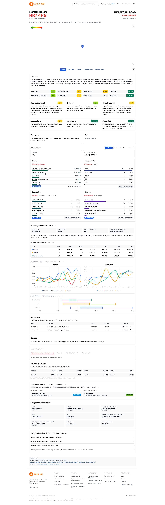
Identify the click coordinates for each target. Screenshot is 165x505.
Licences (52, 495)
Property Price (99, 69)
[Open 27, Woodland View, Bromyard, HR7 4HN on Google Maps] (130, 330)
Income (79, 69)
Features (57, 481)
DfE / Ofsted (47, 462)
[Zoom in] (133, 64)
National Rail (92, 462)
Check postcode (59, 476)
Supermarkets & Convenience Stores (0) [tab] (42, 353)
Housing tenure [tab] (88, 195)
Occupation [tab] (42, 195)
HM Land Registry (34, 462)
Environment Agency (70, 462)
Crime (63, 69)
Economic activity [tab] (52, 195)
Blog (122, 476)
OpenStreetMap (83, 462)
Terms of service (43, 495)
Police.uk (41, 462)
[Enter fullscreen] (133, 26)
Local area (109, 148)
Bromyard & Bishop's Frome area (123, 148)
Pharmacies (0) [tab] (86, 353)
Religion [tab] (96, 164)
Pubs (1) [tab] (59, 353)
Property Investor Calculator (93, 477)
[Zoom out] (133, 67)
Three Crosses (89, 22)
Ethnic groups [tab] (88, 164)
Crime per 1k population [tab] (38, 164)
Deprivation (71, 69)
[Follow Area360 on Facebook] (30, 487)
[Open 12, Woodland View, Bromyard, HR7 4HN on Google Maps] (130, 326)
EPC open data (56, 462)
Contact (123, 481)
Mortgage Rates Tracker (95, 480)
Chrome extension (110, 476)
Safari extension (109, 479)
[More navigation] (134, 3)
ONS (51, 462)
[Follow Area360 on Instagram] (34, 487)
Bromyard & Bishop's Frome (73, 22)
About (123, 479)
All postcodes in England (61, 484)
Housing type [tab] (98, 195)
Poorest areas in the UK (78, 483)
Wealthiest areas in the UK (77, 487)
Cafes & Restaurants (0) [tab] (71, 353)
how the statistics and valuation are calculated (50, 464)
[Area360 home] (36, 4)
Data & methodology (127, 484)
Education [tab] (35, 195)
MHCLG (62, 462)
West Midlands (41, 22)
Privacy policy (33, 495)
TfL (88, 462)
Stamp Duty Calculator (94, 483)
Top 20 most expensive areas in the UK (77, 479)
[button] (82, 46)
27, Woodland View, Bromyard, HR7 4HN (58, 330)
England (32, 22)
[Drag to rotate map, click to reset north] (133, 69)
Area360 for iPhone (110, 481)
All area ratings (75, 476)
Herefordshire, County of (55, 22)
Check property (59, 479)
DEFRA (76, 462)
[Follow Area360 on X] (37, 487)
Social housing (88, 69)
